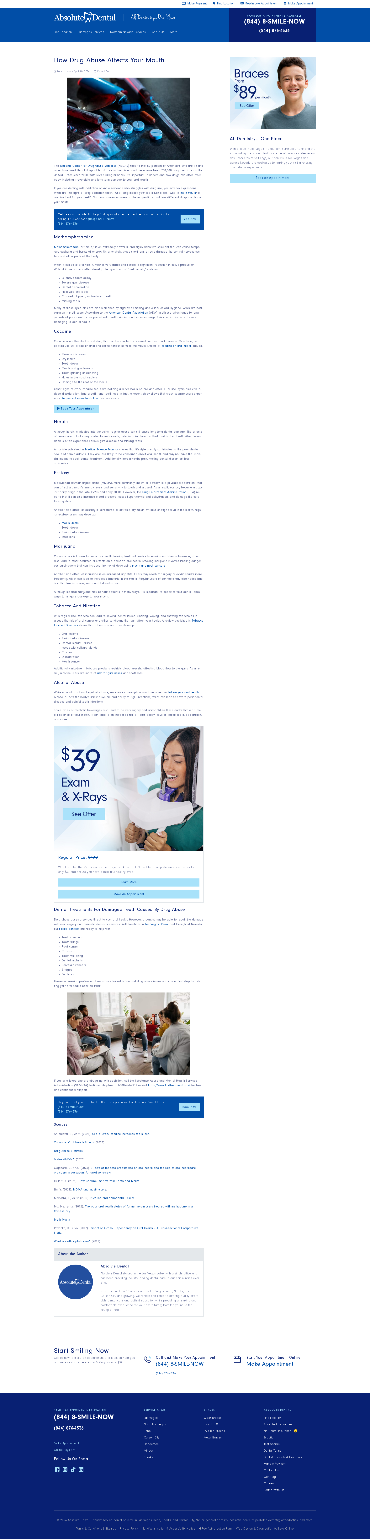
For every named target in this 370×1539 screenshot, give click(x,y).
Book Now (189, 1107)
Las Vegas (151, 1418)
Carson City (152, 1437)
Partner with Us (274, 1490)
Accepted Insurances (278, 1424)
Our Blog (270, 1477)
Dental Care (103, 72)
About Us (158, 32)
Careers (269, 1483)
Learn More (129, 882)
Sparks (148, 1457)
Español (269, 1437)
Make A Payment (275, 1464)
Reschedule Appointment (261, 3)
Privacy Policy (129, 1529)
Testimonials (272, 1444)
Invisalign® (211, 1424)
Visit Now (190, 219)
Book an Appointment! (273, 178)
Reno (147, 1431)
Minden (149, 1451)
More (173, 32)
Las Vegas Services (91, 32)
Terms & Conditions (89, 1529)
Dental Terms (272, 1451)
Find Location (63, 32)
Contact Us (271, 1470)
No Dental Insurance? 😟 (281, 1431)
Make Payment (196, 3)
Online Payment (64, 1450)
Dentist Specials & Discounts (283, 1457)
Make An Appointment (129, 894)
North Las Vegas (155, 1424)
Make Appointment (300, 3)
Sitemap (111, 1529)
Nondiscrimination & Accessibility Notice (168, 1529)
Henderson (151, 1444)
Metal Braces (213, 1437)
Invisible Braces (214, 1431)
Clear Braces (213, 1418)
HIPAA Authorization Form (215, 1529)
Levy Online (286, 1529)
